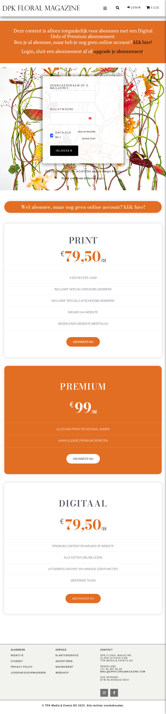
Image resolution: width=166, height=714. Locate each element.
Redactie (17, 655)
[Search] (117, 7)
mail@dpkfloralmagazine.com (123, 671)
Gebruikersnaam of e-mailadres (70, 87)
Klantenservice (67, 655)
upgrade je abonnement (118, 51)
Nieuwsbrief (64, 667)
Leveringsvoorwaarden (28, 672)
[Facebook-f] (114, 693)
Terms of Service (85, 178)
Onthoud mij (63, 135)
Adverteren (64, 661)
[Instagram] (104, 693)
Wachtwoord (62, 109)
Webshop (62, 672)
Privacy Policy (22, 667)
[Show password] (90, 119)
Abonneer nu (83, 342)
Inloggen (64, 150)
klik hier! (142, 42)
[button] (105, 8)
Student (17, 661)
